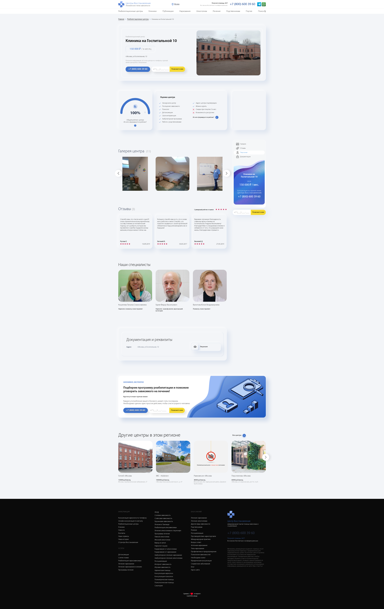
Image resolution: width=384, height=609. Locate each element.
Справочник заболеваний (200, 564)
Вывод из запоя (160, 543)
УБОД (157, 512)
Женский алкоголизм (162, 540)
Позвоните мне (177, 69)
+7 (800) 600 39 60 (242, 4)
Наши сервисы (123, 536)
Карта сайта (195, 570)
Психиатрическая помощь (164, 580)
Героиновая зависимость (164, 521)
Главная (121, 19)
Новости (121, 530)
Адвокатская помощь (162, 570)
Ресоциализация (161, 561)
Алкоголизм (201, 11)
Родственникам (233, 11)
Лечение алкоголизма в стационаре (168, 531)
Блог (192, 567)
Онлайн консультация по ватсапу (130, 521)
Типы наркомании (197, 549)
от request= (197, 594)
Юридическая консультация (201, 561)
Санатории (159, 586)
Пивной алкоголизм (162, 537)
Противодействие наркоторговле (203, 536)
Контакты (121, 533)
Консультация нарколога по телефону (132, 518)
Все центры (236, 435)
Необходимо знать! (198, 558)
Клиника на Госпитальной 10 (163, 19)
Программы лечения (125, 570)
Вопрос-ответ (196, 542)
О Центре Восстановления (128, 542)
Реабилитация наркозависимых (129, 561)
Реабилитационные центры (130, 11)
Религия (194, 530)
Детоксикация (123, 555)
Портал (249, 11)
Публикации (168, 11)
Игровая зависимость (162, 567)
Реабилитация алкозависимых (166, 528)
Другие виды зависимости (200, 524)
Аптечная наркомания (199, 545)
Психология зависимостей (200, 555)
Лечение (216, 11)
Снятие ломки (123, 558)
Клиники (153, 11)
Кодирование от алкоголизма (166, 549)
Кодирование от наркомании (165, 552)
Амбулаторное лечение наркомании (168, 555)
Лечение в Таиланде (162, 525)
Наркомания (184, 11)
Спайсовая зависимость (163, 518)
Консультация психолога (164, 577)
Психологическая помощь (164, 583)
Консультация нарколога (164, 573)
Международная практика (200, 539)
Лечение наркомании (126, 564)
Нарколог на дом (161, 546)
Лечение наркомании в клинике (130, 567)
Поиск (261, 11)
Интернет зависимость (163, 564)
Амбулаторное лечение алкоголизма (168, 558)
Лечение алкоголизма (199, 521)
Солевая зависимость (163, 515)
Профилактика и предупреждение (203, 552)
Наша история (123, 539)
